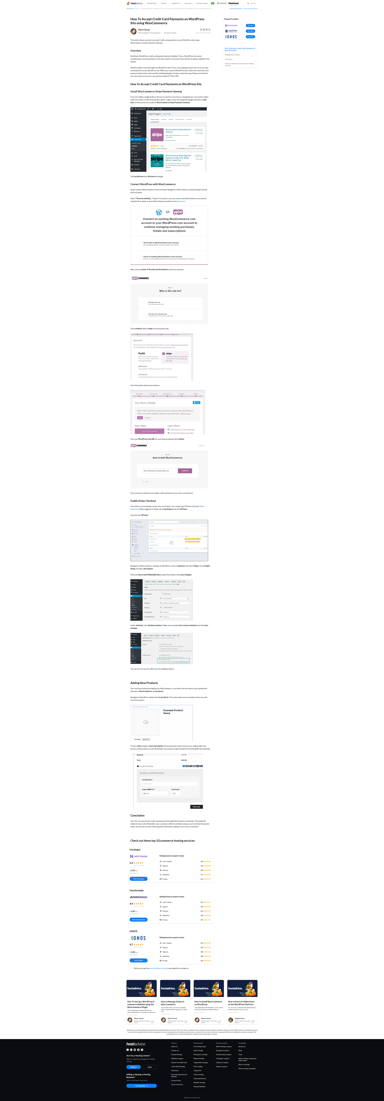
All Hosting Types (200, 1046)
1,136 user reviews (139, 906)
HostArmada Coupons (223, 1054)
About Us (174, 1046)
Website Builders (200, 1086)
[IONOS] (139, 938)
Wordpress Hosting (200, 1054)
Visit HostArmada (138, 920)
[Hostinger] (139, 856)
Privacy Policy (176, 1080)
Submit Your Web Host (179, 1062)
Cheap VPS (197, 1070)
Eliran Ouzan (144, 29)
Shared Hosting (199, 1058)
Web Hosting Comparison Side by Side (247, 1059)
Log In (149, 1067)
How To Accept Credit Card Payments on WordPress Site (240, 49)
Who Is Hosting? (244, 1064)
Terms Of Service (177, 1084)
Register (133, 1067)
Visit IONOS (138, 960)
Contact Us (175, 1050)
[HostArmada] (139, 897)
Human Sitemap (176, 1054)
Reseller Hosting (199, 1082)
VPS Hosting (198, 1066)
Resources (188, 3)
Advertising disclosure (251, 8)
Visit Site (250, 25)
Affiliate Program (177, 1058)
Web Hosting (198, 1050)
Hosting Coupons (205, 3)
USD (253, 3)
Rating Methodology (236, 8)
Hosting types (151, 3)
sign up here (180, 201)
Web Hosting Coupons (224, 1046)
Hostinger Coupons (222, 1058)
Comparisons (175, 3)
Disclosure (174, 1070)
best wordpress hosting (159, 968)
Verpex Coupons (221, 1066)
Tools (240, 1054)
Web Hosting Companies (247, 1068)
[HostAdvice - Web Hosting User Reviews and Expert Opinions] (134, 3)
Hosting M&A (140, 1086)
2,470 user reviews (139, 865)
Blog (240, 1050)
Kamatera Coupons (222, 1050)
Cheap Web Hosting (201, 1062)
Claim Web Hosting (178, 1066)
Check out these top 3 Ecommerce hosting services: (239, 64)
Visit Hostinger (138, 879)
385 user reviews (138, 947)
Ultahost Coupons (222, 1062)
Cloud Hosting (199, 1074)
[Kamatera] (231, 31)
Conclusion (228, 59)
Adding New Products (232, 55)
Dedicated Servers (200, 1078)
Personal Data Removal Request (179, 1075)
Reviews (163, 3)
